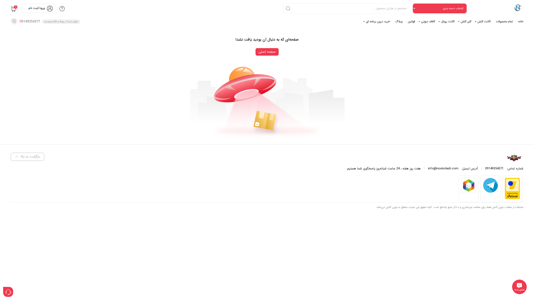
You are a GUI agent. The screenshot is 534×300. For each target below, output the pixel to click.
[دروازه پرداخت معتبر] (512, 198)
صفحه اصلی (267, 51)
